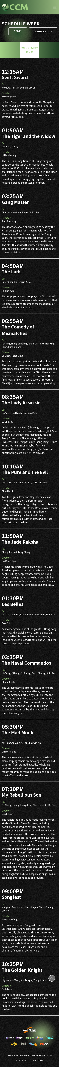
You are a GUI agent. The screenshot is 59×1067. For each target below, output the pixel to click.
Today (17, 31)
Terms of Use (21, 1060)
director (6, 93)
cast (4, 84)
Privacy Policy (37, 1060)
